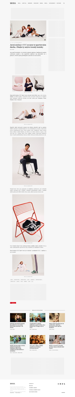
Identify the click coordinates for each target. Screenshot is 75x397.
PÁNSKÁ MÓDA (23, 279)
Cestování (59, 3)
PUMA (22, 281)
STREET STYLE (13, 281)
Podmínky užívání (33, 387)
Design (41, 3)
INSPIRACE (32, 279)
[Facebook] (60, 384)
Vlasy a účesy (12, 329)
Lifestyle (24, 3)
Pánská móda (15, 352)
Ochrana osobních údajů (34, 389)
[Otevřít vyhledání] (64, 3)
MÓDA (12, 279)
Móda (19, 3)
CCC (32, 281)
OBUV (28, 279)
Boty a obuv (12, 49)
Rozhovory (36, 3)
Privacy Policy (12, 392)
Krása (46, 3)
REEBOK (25, 281)
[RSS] (64, 384)
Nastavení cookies (33, 391)
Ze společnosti (52, 3)
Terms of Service (17, 392)
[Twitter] (62, 384)
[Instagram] (58, 384)
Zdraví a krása (51, 329)
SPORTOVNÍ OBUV (39, 279)
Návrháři (30, 3)
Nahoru (63, 392)
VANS (29, 281)
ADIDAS (18, 281)
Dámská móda (34, 329)
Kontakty (31, 383)
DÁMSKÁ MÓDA (16, 279)
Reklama (31, 385)
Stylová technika (55, 350)
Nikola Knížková (19, 42)
